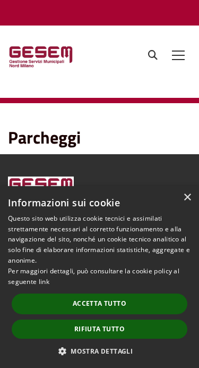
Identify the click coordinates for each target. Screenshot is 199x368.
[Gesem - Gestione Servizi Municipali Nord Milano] (70, 60)
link (44, 281)
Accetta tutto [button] (99, 303)
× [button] (187, 198)
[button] (99, 351)
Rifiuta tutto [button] (99, 328)
